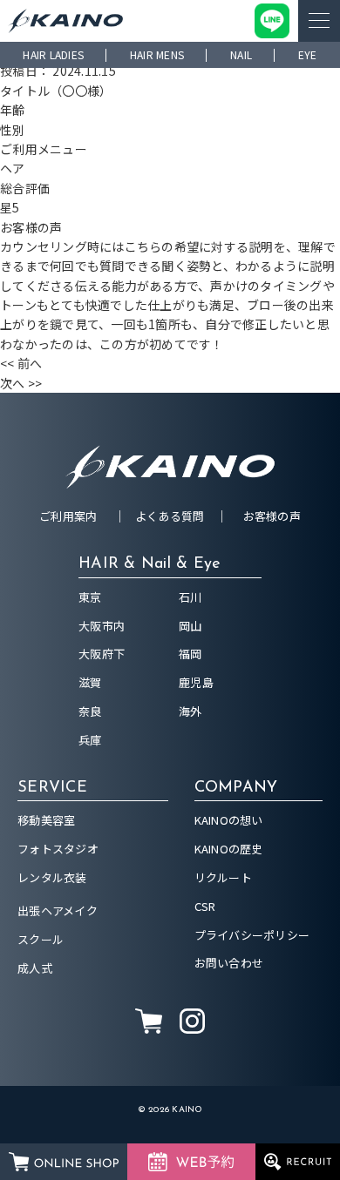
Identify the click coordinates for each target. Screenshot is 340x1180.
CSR (205, 906)
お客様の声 (272, 516)
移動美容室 (46, 820)
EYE (307, 54)
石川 (190, 597)
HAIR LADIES (53, 54)
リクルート (223, 877)
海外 (190, 711)
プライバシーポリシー (252, 935)
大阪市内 (101, 625)
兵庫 (90, 740)
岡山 (190, 625)
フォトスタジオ (58, 848)
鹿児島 (196, 682)
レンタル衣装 (52, 877)
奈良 (90, 711)
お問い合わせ (229, 962)
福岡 (190, 653)
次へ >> (21, 383)
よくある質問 (170, 516)
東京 (90, 597)
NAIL (241, 54)
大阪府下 (101, 653)
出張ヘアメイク (57, 910)
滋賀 (90, 682)
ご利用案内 (68, 516)
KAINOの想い (228, 820)
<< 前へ (21, 363)
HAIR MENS (157, 54)
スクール (40, 939)
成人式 (34, 968)
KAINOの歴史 (228, 848)
